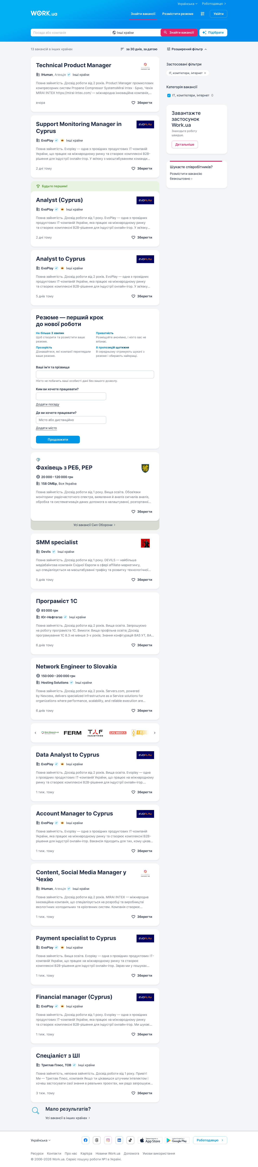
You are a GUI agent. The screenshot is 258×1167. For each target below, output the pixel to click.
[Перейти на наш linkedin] (119, 1140)
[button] (202, 14)
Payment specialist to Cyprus (76, 938)
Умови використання (159, 1153)
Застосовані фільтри (183, 64)
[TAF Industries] (95, 732)
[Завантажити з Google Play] (177, 1140)
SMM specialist (57, 542)
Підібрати (216, 32)
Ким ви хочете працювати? (57, 389)
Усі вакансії (66, 1118)
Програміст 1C (56, 601)
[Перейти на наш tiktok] (130, 1140)
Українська (39, 1140)
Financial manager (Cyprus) (74, 996)
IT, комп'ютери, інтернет (191, 95)
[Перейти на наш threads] (97, 1140)
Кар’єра (86, 1153)
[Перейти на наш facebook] (85, 1140)
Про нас (71, 1153)
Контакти (54, 1153)
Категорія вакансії (181, 87)
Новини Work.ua (108, 1153)
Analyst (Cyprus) (59, 200)
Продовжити (58, 439)
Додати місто (46, 428)
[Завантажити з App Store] (150, 1140)
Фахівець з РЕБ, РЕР (64, 467)
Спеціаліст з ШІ (58, 1055)
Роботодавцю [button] (208, 1140)
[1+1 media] (118, 732)
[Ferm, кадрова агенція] (72, 732)
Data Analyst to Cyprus (67, 754)
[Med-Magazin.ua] (50, 732)
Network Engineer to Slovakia (76, 666)
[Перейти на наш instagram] (108, 1140)
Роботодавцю (212, 3)
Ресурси (37, 1153)
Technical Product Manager (73, 65)
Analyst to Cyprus (60, 258)
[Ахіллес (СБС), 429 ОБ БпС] (140, 732)
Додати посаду (47, 404)
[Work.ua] (44, 13)
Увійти (219, 14)
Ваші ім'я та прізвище (53, 367)
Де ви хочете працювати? (56, 413)
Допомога (131, 1153)
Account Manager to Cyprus (74, 813)
